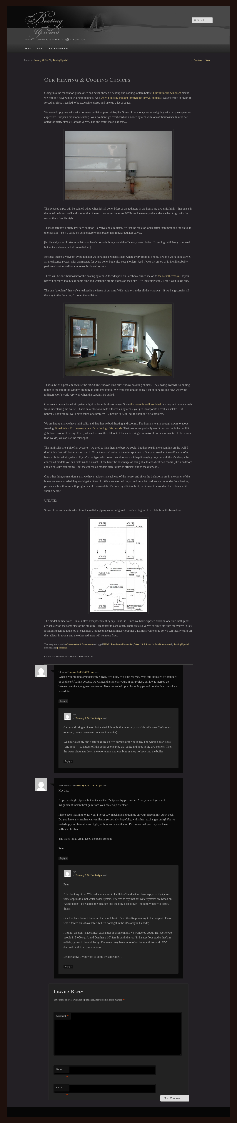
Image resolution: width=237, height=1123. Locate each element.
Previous (196, 60)
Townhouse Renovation (122, 644)
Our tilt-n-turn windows (167, 92)
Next (209, 60)
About (40, 48)
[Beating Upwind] (93, 26)
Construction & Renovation (79, 644)
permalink (62, 647)
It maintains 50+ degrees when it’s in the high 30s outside (88, 428)
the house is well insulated (145, 404)
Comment (62, 1015)
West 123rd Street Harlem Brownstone (152, 644)
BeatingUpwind (181, 644)
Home (28, 48)
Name (62, 1070)
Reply (63, 701)
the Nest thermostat (169, 276)
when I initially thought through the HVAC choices (131, 97)
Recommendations (58, 48)
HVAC (106, 644)
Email (62, 1088)
